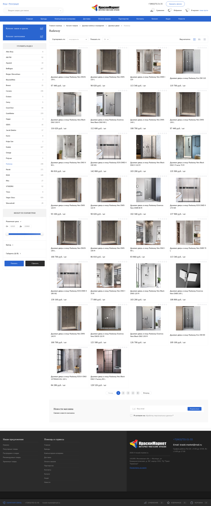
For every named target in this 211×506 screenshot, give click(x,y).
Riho (7, 181)
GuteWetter (10, 113)
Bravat (8, 85)
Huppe (8, 119)
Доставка (86, 19)
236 (42, 91)
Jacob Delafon (11, 130)
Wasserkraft (10, 203)
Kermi (8, 136)
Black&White (10, 80)
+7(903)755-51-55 (32, 503)
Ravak (8, 169)
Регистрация (14, 4)
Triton (8, 192)
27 (42, 181)
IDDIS (8, 125)
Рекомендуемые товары (12, 457)
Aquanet (9, 63)
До (21, 226)
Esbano (8, 97)
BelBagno (9, 68)
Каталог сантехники (15, 36)
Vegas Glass (10, 197)
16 (42, 125)
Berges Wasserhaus (13, 74)
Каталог (155, 19)
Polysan (9, 158)
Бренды (44, 19)
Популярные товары (10, 449)
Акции (168, 19)
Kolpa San (9, 141)
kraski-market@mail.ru (191, 445)
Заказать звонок (175, 4)
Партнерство (123, 19)
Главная (29, 19)
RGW (8, 175)
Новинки (6, 445)
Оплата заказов (104, 19)
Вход (5, 4)
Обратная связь (14, 503)
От (7, 226)
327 (42, 147)
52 (42, 57)
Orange (8, 153)
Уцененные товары (10, 461)
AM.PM (8, 57)
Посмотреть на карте (138, 468)
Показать (14, 263)
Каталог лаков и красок (17, 28)
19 (42, 63)
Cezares (9, 91)
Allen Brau (9, 52)
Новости (181, 19)
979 (42, 197)
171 (42, 169)
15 (42, 85)
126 (42, 175)
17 (42, 130)
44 (42, 108)
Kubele (8, 147)
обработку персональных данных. (159, 416)
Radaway (9, 164)
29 (42, 203)
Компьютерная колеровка (65, 19)
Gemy (8, 102)
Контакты (140, 19)
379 (42, 113)
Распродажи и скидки (11, 453)
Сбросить (35, 263)
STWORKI (9, 186)
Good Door (10, 108)
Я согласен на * (153, 416)
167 (42, 68)
